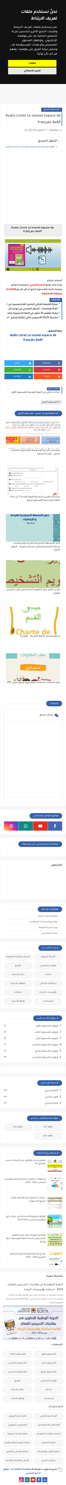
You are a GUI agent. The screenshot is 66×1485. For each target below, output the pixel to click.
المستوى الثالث (17, 1354)
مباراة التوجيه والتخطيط (17, 1443)
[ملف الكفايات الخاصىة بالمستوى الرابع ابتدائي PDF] (33, 667)
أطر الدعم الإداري (48, 1416)
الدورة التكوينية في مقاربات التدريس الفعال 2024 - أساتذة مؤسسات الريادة (35, 1287)
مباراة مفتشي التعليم (17, 1452)
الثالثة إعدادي (51, 1090)
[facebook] (55, 826)
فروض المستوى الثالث (46, 1032)
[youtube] (40, 826)
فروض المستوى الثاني (46, 1038)
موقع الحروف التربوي (48, 916)
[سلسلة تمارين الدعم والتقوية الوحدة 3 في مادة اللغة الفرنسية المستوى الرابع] (33, 481)
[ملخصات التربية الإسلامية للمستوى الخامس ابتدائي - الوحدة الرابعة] (33, 435)
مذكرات (18, 992)
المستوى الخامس (17, 1363)
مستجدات (48, 1001)
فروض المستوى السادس (45, 1057)
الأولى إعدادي (51, 1097)
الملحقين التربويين (17, 1425)
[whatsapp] (26, 826)
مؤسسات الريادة (48, 992)
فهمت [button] (32, 63)
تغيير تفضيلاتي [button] (32, 71)
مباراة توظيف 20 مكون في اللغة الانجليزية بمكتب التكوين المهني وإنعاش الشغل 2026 (32, 313)
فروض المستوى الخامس (45, 1045)
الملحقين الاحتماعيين (49, 1425)
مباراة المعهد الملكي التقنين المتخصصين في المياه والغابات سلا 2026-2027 (32, 304)
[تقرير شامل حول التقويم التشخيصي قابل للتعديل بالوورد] (33, 574)
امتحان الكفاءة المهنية (18, 957)
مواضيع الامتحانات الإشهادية (44, 922)
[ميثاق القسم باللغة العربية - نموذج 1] (33, 621)
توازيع (18, 966)
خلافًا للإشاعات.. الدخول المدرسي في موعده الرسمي (32, 309)
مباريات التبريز (49, 1460)
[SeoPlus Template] (60, 1469)
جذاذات (48, 974)
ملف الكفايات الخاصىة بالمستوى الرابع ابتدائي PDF (33, 682)
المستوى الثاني (48, 1363)
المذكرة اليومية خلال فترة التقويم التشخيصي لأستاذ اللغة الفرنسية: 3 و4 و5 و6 (26, 1238)
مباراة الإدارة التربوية (17, 1434)
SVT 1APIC (48, 1127)
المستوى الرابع (51, 109)
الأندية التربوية (48, 957)
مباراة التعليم (49, 1443)
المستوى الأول (48, 1354)
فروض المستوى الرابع (46, 1051)
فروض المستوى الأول (46, 1026)
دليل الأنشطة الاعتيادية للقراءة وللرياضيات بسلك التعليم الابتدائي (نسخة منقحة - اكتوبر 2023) (35, 547)
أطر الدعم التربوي (17, 1416)
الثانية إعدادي (51, 1103)
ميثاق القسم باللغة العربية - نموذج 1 (40, 636)
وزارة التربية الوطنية (48, 927)
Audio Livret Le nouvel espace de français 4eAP (30, 147)
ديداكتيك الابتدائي (48, 983)
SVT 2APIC (18, 1127)
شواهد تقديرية (17, 983)
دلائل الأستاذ (18, 974)
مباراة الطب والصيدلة (49, 1452)
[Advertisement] (33, 187)
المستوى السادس (17, 1372)
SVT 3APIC (48, 1136)
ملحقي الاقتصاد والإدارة (17, 1460)
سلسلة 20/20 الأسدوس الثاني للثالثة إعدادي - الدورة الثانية (32, 318)
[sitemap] (44, 1479)
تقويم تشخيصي (48, 966)
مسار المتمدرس (49, 933)
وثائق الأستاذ (18, 1001)
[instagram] (11, 826)
